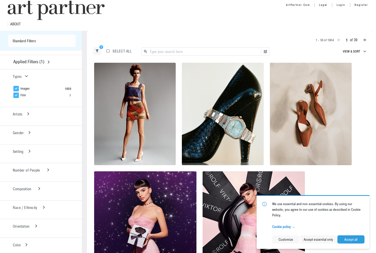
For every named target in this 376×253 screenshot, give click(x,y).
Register (361, 5)
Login (341, 5)
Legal (323, 5)
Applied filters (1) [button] (28, 61)
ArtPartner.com (298, 5)
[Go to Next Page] (364, 40)
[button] (97, 51)
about (15, 24)
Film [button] (23, 95)
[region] (135, 114)
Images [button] (25, 88)
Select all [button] (122, 51)
